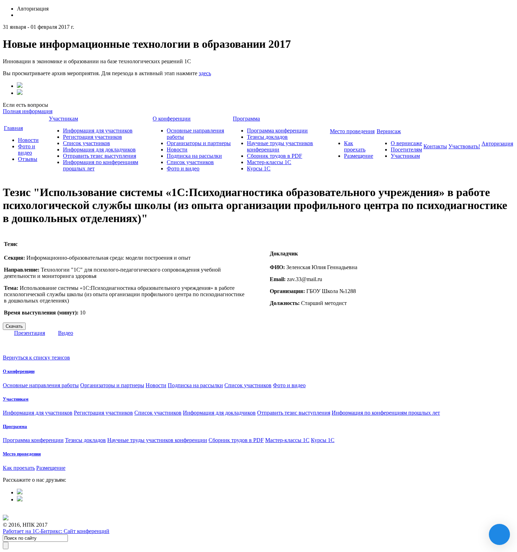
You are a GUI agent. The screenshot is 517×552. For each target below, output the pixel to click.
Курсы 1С (258, 168)
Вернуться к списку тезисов (36, 358)
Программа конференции (277, 131)
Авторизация (497, 144)
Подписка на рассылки (194, 156)
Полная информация (27, 111)
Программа (246, 119)
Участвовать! (464, 146)
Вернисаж (389, 131)
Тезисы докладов (267, 137)
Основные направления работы (41, 385)
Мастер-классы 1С (269, 162)
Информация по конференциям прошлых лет (386, 413)
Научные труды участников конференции (157, 440)
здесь (205, 73)
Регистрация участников (92, 137)
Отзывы (27, 159)
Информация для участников (98, 131)
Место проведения (352, 131)
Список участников (86, 143)
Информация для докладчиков (99, 149)
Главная (13, 128)
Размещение (358, 156)
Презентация (29, 333)
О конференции (172, 119)
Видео (65, 333)
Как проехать (354, 146)
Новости (28, 140)
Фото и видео (26, 149)
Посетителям (406, 149)
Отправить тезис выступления (99, 156)
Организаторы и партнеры (199, 143)
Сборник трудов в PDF (274, 156)
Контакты (435, 146)
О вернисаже (406, 143)
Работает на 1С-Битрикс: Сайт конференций (56, 531)
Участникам (63, 119)
